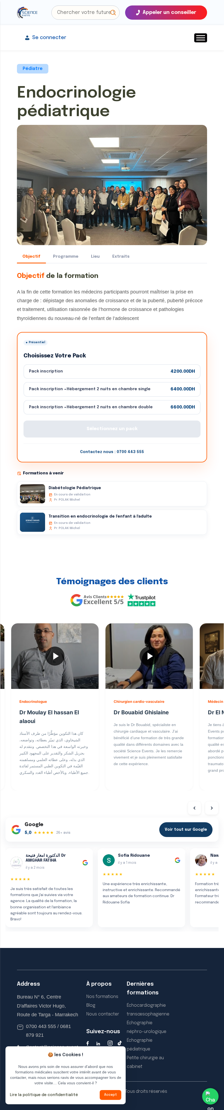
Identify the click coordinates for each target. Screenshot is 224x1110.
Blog (90, 1005)
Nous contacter (102, 1014)
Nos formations (102, 996)
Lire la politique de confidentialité (44, 1095)
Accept (110, 1095)
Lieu (95, 256)
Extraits (120, 256)
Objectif (31, 256)
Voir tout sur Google (186, 830)
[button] (113, 12)
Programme (65, 256)
